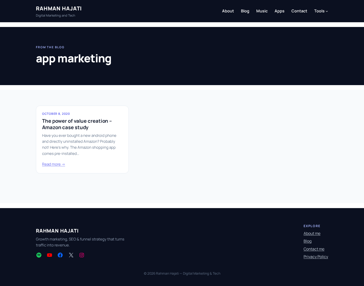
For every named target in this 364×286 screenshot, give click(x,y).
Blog (308, 241)
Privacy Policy (316, 256)
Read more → (53, 164)
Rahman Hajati (59, 8)
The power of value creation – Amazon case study (77, 124)
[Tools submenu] (327, 11)
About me (312, 233)
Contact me (314, 249)
